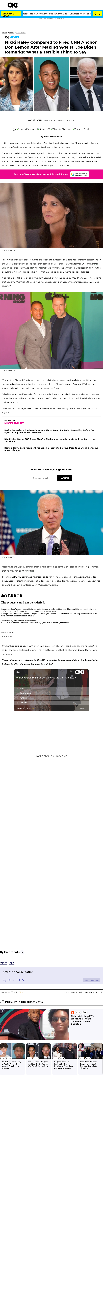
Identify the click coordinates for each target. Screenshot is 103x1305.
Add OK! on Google (53, 136)
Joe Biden (75, 143)
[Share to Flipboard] (61, 129)
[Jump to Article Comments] (14, 129)
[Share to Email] (81, 129)
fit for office (28, 571)
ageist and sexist (69, 380)
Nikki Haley (21, 32)
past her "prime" (38, 268)
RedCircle (11, 632)
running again (35, 153)
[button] (5, 5)
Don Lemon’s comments (71, 282)
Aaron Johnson (35, 120)
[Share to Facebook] (26, 129)
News (11, 32)
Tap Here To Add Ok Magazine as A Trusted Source (41, 174)
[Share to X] (43, 129)
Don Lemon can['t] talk (44, 398)
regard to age (19, 646)
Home (4, 32)
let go (88, 268)
